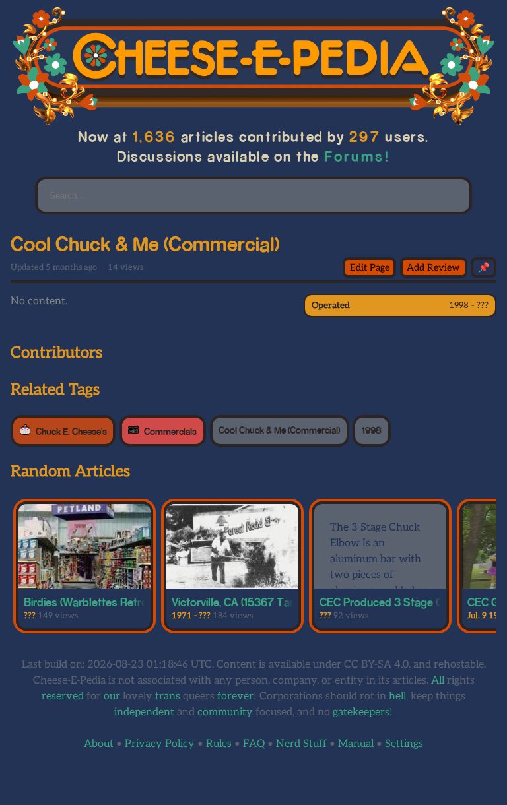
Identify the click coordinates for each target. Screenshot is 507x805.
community (225, 712)
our (112, 696)
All (437, 680)
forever (235, 696)
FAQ (254, 744)
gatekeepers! (363, 712)
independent (144, 712)
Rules (219, 744)
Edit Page (369, 267)
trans (167, 696)
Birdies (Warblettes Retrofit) (92, 601)
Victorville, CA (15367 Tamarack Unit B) (267, 601)
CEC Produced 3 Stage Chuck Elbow (410, 601)
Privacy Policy (160, 744)
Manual (356, 744)
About (99, 744)
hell (397, 696)
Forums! (357, 156)
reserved (63, 696)
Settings (404, 744)
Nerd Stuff (301, 744)
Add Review (433, 267)
